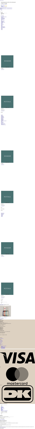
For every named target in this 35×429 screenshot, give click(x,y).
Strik (1, 207)
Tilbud (1, 300)
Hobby (1, 210)
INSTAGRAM (1, 341)
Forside (0, 304)
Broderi (2, 112)
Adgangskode (2, 417)
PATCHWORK (2, 407)
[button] (4, 4)
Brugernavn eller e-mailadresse (4, 416)
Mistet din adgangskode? (2, 419)
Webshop (3, 304)
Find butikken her (1, 338)
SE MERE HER (2, 69)
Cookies (2, 346)
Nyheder (2, 12)
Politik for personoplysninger (2, 427)
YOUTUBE (1, 342)
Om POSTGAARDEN (3, 347)
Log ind (3, 418)
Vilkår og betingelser (3, 348)
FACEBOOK (1, 340)
